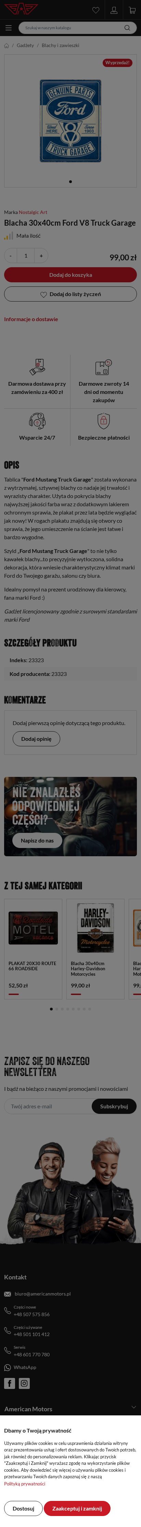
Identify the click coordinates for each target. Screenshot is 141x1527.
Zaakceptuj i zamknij (77, 1508)
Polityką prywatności (24, 1483)
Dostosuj (23, 1508)
